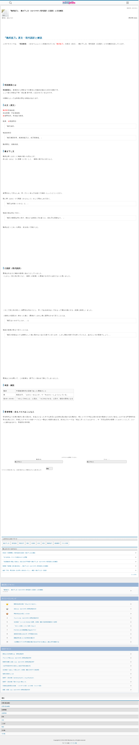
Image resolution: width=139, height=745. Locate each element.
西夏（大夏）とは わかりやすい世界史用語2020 (16, 689)
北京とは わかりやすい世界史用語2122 (25, 609)
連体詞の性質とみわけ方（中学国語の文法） (26, 634)
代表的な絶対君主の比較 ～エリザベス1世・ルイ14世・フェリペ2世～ (22, 685)
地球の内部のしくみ (8, 674)
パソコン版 (73, 743)
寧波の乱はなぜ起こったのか (22, 613)
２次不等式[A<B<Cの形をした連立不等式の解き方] (16, 666)
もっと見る (133, 574)
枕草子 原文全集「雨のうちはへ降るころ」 (15, 681)
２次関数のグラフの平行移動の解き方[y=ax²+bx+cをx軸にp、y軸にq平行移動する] (36, 642)
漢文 (27, 543)
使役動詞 (57, 543)
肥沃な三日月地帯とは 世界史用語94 (13, 654)
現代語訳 (14, 543)
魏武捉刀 (49, 543)
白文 (38, 543)
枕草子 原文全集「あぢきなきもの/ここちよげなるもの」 (19, 678)
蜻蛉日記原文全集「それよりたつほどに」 (25, 604)
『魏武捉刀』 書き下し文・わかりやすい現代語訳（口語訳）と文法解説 (23, 590)
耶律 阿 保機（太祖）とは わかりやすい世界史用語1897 (18, 662)
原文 (43, 543)
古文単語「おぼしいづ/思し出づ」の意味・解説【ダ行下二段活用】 (21, 670)
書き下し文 (6, 543)
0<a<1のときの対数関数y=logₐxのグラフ (25, 630)
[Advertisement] (69, 25)
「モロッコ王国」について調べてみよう (25, 626)
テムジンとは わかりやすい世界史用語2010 (26, 618)
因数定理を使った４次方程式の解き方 (24, 638)
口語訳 (33, 543)
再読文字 (21, 543)
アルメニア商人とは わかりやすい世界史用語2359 (17, 658)
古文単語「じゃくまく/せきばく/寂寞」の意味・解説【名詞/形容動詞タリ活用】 (35, 622)
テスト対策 (65, 543)
